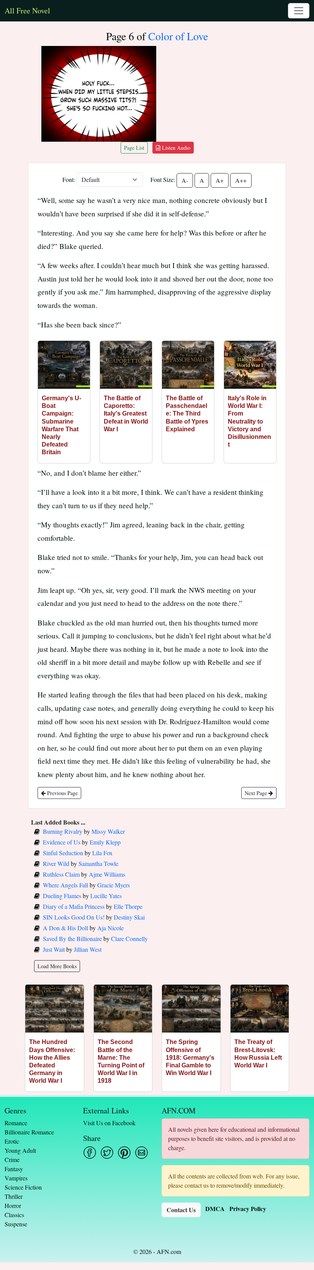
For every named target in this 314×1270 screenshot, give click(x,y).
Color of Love (178, 36)
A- (185, 180)
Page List (134, 147)
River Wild (56, 863)
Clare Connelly (129, 938)
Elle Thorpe (128, 906)
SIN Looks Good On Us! (74, 917)
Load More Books (57, 966)
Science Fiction (23, 1187)
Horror (13, 1205)
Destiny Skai (129, 917)
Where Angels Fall (65, 885)
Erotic (12, 1141)
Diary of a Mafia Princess (74, 906)
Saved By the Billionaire (72, 938)
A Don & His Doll (65, 928)
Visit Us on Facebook (109, 1123)
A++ (241, 180)
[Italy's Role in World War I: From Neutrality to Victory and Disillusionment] (250, 365)
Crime (12, 1159)
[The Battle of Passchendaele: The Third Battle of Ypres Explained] (188, 365)
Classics (14, 1215)
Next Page (256, 793)
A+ (220, 180)
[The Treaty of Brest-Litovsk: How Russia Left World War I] (260, 1009)
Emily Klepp (105, 842)
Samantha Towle (98, 863)
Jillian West (87, 949)
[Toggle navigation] (298, 10)
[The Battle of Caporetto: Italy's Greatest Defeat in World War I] (126, 365)
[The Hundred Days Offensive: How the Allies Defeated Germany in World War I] (54, 1009)
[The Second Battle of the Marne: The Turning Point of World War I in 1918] (123, 1009)
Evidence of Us (61, 842)
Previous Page (62, 793)
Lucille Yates (106, 896)
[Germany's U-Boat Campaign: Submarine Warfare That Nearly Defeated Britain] (64, 365)
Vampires (16, 1178)
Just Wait (54, 949)
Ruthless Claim (61, 874)
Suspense (16, 1224)
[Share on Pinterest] (124, 1152)
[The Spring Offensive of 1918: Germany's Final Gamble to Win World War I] (191, 1009)
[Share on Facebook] (89, 1152)
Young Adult (20, 1150)
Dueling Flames (62, 896)
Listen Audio (175, 147)
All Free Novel (27, 10)
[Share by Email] (141, 1152)
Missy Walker (108, 831)
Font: (68, 179)
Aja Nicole (110, 928)
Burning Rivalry (62, 831)
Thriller (14, 1196)
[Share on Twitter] (107, 1152)
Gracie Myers (113, 885)
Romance (16, 1123)
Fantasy (14, 1169)
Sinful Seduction (63, 853)
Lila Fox (102, 853)
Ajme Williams (107, 874)
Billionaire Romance (29, 1132)
